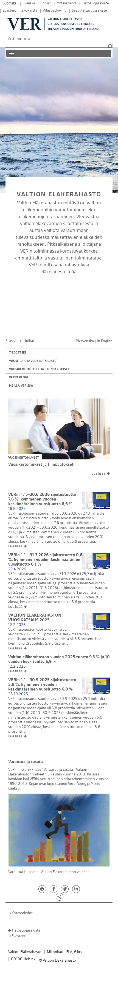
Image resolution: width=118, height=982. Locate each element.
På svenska (85, 341)
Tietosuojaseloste (95, 3)
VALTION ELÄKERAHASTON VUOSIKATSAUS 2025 (34, 617)
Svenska (29, 3)
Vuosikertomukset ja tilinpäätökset (39, 369)
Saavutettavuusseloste (89, 10)
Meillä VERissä (21, 385)
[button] (110, 46)
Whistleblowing (54, 10)
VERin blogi (18, 377)
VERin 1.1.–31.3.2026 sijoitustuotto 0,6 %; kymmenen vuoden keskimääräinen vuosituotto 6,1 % (45, 560)
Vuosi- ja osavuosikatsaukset (33, 361)
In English (105, 341)
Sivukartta (29, 10)
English (46, 3)
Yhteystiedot (67, 3)
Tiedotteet (18, 352)
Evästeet (9, 10)
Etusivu (11, 341)
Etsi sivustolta (19, 39)
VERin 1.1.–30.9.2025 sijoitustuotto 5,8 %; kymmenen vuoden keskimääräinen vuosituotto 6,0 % (42, 685)
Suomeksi (10, 3)
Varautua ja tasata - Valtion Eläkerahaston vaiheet (48, 872)
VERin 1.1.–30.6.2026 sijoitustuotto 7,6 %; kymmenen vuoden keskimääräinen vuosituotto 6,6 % (42, 499)
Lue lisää (98, 473)
